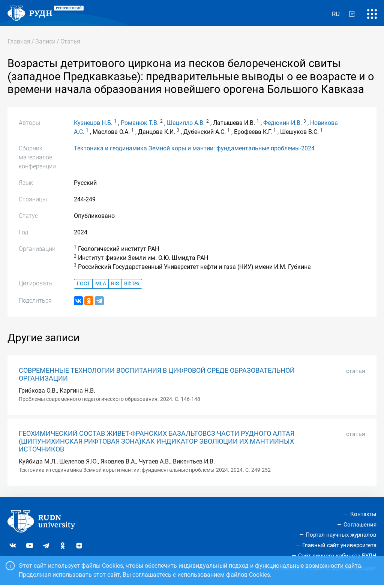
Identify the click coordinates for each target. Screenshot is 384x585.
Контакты (363, 514)
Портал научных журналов (341, 534)
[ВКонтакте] (78, 300)
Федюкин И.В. (282, 122)
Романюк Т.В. (140, 122)
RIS (115, 283)
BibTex (132, 283)
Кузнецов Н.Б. (93, 122)
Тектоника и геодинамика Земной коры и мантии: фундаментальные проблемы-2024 (194, 148)
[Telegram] (99, 300)
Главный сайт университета (339, 545)
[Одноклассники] (88, 300)
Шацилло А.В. (186, 122)
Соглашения (360, 524)
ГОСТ (83, 283)
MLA (100, 283)
